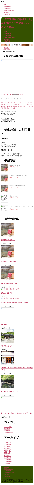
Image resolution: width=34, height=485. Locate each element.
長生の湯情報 (8, 432)
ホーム (6, 4)
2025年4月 (7, 448)
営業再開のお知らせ (7, 346)
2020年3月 (7, 456)
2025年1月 (7, 450)
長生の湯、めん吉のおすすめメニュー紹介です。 (17, 413)
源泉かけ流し (8, 6)
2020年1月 (7, 459)
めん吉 (6, 12)
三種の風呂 (8, 8)
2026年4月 (7, 444)
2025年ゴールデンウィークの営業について (14, 302)
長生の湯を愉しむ (10, 10)
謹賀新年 (4, 324)
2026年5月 (7, 442)
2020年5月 (7, 452)
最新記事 (7, 14)
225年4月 (7, 463)
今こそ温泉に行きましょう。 (10, 391)
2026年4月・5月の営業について (19, 175)
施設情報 (7, 430)
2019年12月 (8, 461)
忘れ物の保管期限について (17, 186)
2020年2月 (7, 458)
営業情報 (7, 429)
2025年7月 (7, 446)
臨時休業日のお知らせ (16, 165)
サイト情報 (8, 427)
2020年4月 (7, 454)
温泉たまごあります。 (16, 196)
